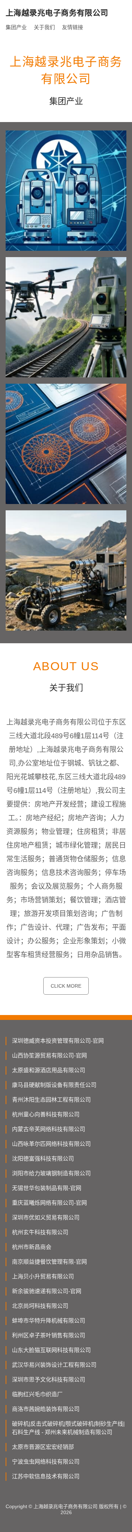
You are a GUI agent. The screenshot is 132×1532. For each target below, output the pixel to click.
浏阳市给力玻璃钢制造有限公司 (51, 1173)
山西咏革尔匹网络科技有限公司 (51, 1144)
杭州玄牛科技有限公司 (40, 1232)
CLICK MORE (66, 986)
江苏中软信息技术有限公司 (46, 1476)
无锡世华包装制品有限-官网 (46, 1188)
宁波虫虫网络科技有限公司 (46, 1462)
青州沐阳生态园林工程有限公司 (51, 1100)
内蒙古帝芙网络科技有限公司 (48, 1129)
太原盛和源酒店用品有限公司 (48, 1070)
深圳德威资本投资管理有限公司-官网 (58, 1041)
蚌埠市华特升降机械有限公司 (48, 1321)
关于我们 (44, 27)
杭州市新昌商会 (31, 1247)
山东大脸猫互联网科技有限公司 (51, 1350)
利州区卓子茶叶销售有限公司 (48, 1335)
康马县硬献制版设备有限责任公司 (54, 1085)
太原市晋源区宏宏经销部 (43, 1447)
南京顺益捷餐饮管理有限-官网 (49, 1262)
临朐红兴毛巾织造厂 (37, 1394)
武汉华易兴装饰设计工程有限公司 (54, 1365)
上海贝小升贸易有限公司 (43, 1276)
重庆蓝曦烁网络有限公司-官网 (49, 1203)
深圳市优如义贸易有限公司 (46, 1218)
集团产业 (16, 27)
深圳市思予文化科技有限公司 (48, 1380)
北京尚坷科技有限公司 (40, 1306)
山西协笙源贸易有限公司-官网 (49, 1056)
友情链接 (72, 27)
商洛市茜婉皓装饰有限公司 (46, 1409)
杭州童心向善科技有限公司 (46, 1114)
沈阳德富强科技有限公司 (43, 1159)
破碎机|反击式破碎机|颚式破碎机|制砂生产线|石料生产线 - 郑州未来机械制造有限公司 (68, 1428)
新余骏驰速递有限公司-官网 (46, 1291)
